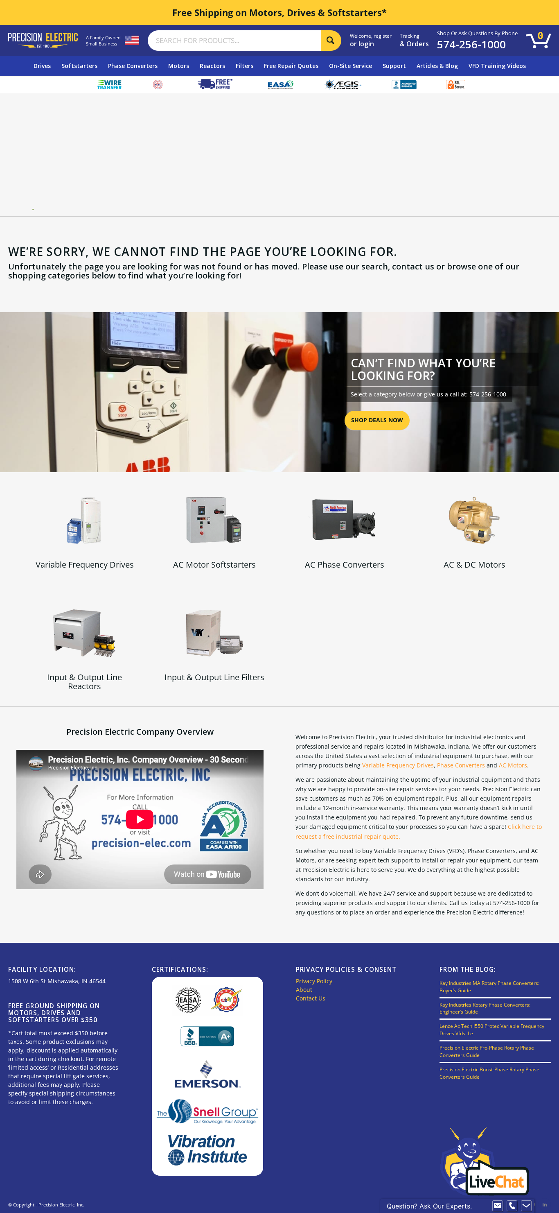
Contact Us (310, 998)
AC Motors (513, 765)
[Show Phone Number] (512, 1206)
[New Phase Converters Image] (344, 520)
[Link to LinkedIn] (545, 1204)
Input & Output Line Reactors (84, 682)
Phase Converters (461, 765)
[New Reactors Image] (84, 633)
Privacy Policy (314, 981)
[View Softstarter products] (215, 520)
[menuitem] (42, 66)
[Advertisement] (282, 154)
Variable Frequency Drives (85, 564)
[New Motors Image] (474, 520)
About (304, 989)
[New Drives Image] (84, 520)
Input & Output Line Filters (214, 677)
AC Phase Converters (344, 564)
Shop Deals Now (377, 420)
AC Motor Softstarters (214, 564)
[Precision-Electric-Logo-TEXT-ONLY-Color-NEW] (43, 40)
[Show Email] (497, 1206)
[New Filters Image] (215, 633)
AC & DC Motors (474, 564)
